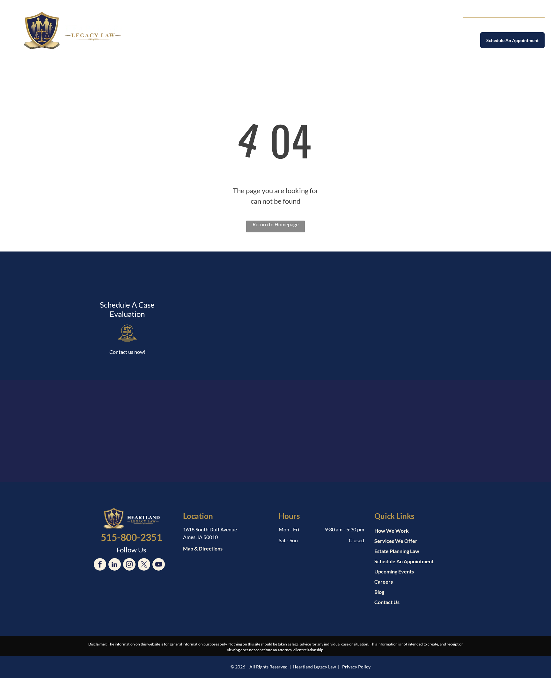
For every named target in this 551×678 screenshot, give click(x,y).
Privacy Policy (356, 666)
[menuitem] (205, 27)
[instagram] (129, 565)
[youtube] (158, 565)
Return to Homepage (275, 224)
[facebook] (100, 565)
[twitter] (144, 565)
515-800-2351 (519, 24)
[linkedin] (114, 565)
